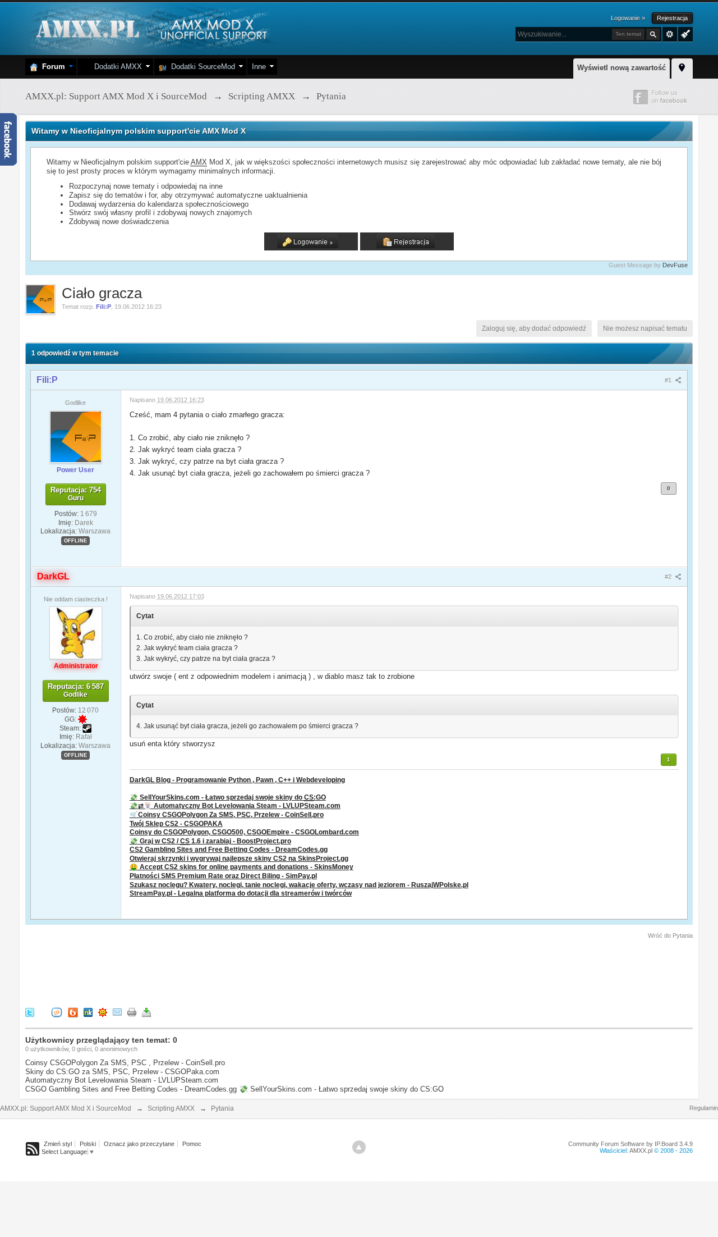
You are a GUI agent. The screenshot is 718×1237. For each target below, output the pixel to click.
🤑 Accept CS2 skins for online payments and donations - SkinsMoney (241, 866)
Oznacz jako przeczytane (139, 1143)
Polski (88, 1143)
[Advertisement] (229, 971)
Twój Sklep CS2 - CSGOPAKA (176, 823)
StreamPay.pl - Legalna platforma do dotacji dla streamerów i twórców (241, 893)
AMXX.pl (640, 1150)
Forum (51, 66)
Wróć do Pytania (670, 935)
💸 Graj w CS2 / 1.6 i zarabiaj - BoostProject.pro (210, 841)
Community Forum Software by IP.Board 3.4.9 (630, 1143)
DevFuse (675, 265)
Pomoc (191, 1143)
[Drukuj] (131, 1011)
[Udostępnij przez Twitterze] (29, 1011)
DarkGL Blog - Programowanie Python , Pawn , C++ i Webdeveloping (237, 779)
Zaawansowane (669, 34)
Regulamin (703, 1107)
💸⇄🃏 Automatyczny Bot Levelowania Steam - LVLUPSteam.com (235, 805)
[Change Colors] (684, 33)
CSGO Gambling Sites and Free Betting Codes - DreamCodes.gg (131, 1089)
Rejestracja (672, 18)
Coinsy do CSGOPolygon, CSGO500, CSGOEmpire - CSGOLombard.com (244, 832)
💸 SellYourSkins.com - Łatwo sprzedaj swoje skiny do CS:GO (341, 1089)
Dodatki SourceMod (201, 66)
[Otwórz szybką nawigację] (682, 66)
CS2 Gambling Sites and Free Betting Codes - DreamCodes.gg (229, 849)
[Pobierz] (146, 1011)
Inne (259, 66)
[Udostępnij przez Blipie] (73, 1011)
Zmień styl (58, 1143)
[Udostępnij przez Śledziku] (88, 1011)
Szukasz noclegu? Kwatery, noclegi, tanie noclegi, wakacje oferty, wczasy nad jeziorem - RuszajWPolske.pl (299, 884)
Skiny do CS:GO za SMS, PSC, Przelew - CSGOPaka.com (122, 1071)
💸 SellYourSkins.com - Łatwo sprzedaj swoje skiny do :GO (228, 797)
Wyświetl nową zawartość (621, 67)
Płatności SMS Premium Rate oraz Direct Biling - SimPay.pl (223, 875)
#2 (669, 576)
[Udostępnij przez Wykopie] (56, 1011)
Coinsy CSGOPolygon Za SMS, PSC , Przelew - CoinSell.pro (125, 1062)
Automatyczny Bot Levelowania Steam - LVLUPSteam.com (121, 1080)
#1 (669, 380)
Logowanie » (628, 18)
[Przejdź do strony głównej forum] (150, 28)
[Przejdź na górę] (359, 1147)
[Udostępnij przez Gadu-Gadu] (102, 1011)
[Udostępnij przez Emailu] (117, 1011)
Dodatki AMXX (116, 66)
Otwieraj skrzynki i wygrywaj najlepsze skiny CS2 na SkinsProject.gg (239, 858)
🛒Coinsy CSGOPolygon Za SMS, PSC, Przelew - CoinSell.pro (227, 814)
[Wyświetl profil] (75, 436)
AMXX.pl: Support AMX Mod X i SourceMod (65, 1108)
